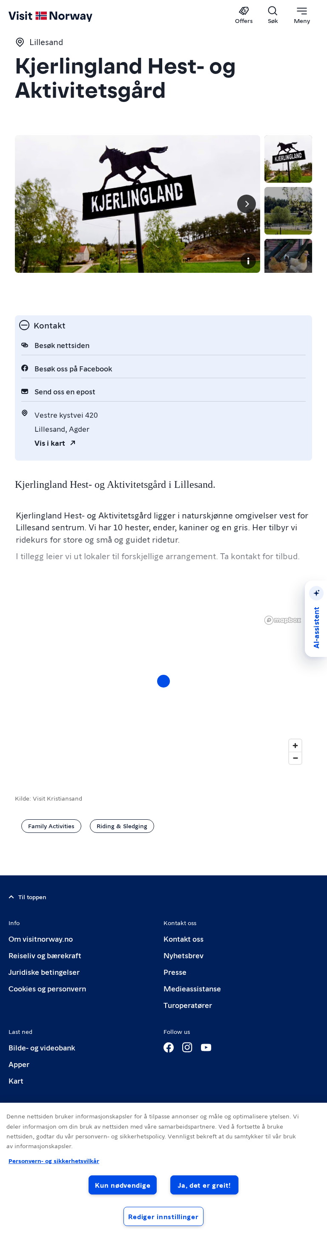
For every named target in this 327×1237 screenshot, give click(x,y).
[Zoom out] (295, 758)
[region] (163, 1170)
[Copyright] (248, 261)
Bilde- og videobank (42, 1047)
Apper (19, 1064)
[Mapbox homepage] (282, 620)
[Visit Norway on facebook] (169, 1047)
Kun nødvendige (122, 1184)
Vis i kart (49, 442)
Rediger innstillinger (163, 1216)
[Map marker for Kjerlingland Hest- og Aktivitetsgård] (163, 681)
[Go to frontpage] (63, 16)
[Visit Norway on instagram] (187, 1047)
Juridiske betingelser (44, 972)
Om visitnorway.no (41, 938)
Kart (16, 1080)
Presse (175, 972)
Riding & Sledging (122, 825)
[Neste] (246, 204)
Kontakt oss (184, 938)
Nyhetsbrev (184, 955)
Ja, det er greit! (204, 1184)
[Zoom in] (295, 745)
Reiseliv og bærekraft (45, 955)
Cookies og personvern (47, 988)
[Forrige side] (28, 204)
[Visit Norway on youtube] (206, 1047)
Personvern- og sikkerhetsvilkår (54, 1160)
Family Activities (51, 825)
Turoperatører (188, 1005)
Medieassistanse (192, 988)
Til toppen (32, 896)
